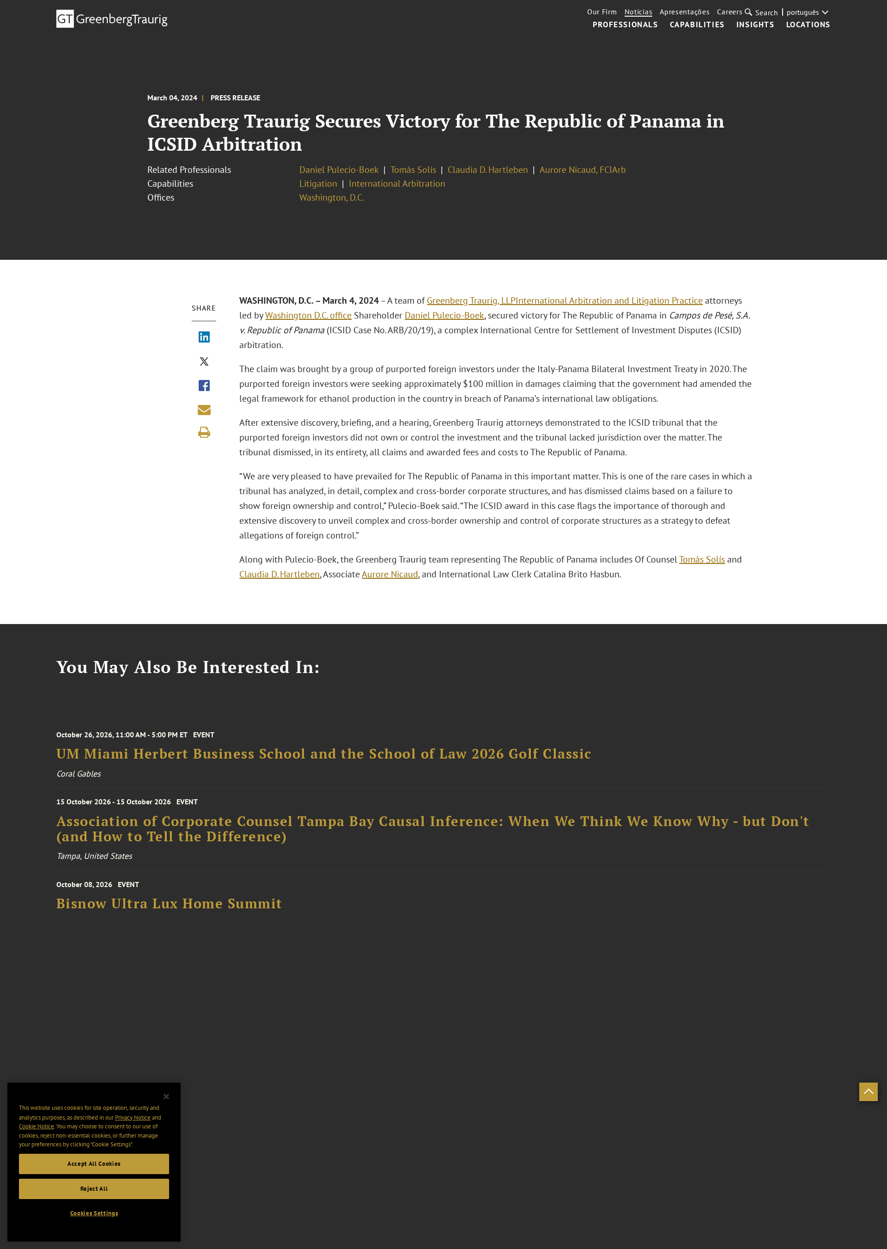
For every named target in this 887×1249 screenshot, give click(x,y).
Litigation (318, 184)
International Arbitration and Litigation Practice (609, 300)
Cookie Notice (36, 1126)
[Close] (166, 1096)
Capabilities (697, 25)
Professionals (625, 25)
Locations (808, 25)
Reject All (94, 1189)
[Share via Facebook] (204, 386)
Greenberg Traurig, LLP (471, 300)
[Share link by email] (204, 409)
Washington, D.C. (331, 197)
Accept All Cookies (94, 1164)
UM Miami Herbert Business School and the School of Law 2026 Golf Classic (324, 753)
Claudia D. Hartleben (488, 170)
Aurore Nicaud (390, 574)
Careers (729, 11)
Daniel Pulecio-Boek (339, 170)
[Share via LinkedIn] (204, 338)
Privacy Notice (133, 1117)
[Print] (204, 432)
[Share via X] (204, 362)
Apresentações (685, 11)
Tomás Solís (413, 170)
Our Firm (602, 11)
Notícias (639, 11)
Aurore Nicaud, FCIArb (583, 170)
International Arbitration (397, 184)
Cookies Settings (94, 1213)
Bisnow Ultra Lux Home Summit (169, 903)
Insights (755, 25)
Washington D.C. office (308, 315)
